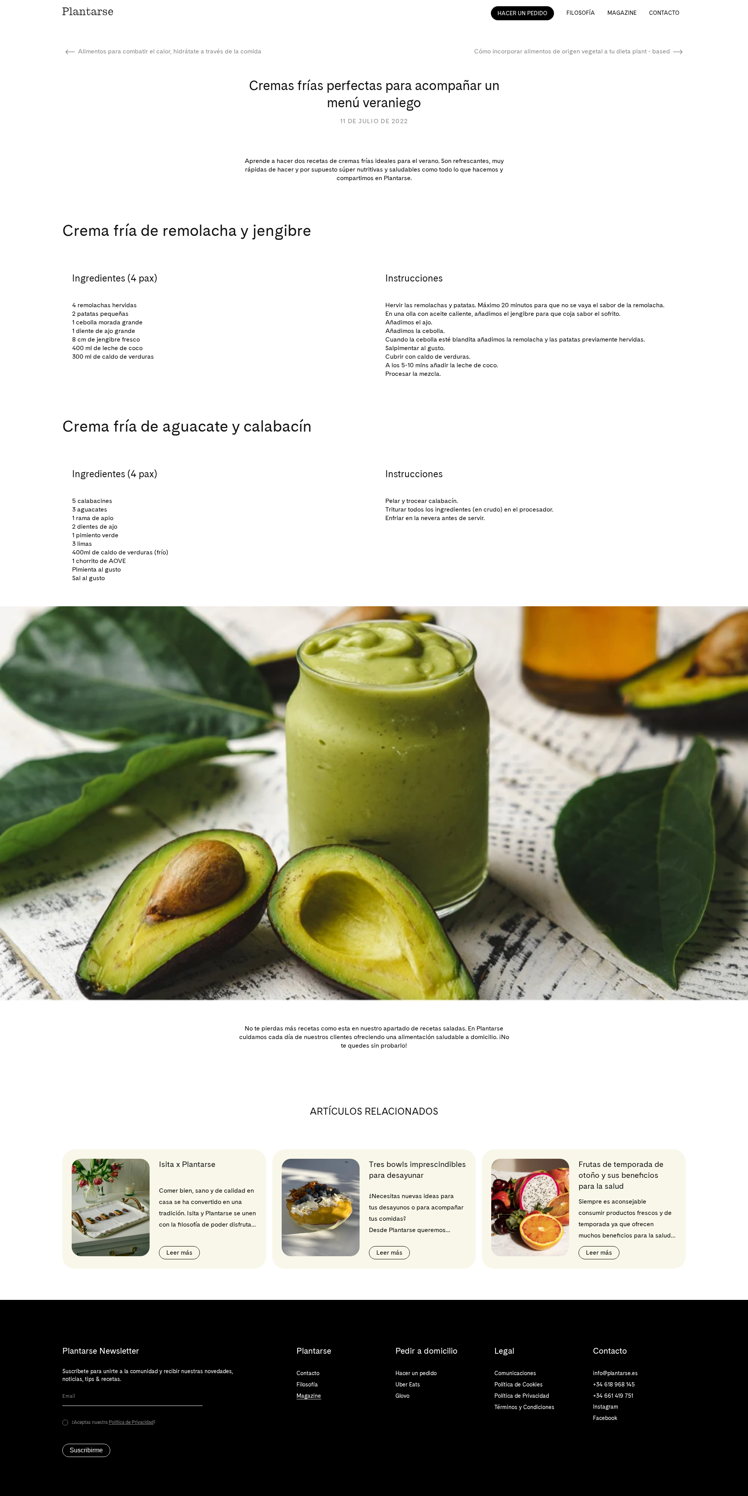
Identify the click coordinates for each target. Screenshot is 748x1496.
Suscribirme (374, 807)
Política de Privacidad (396, 770)
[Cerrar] (494, 684)
